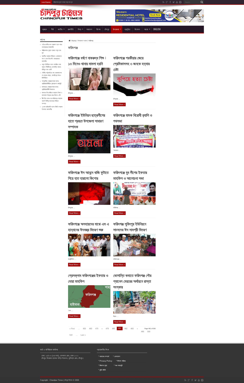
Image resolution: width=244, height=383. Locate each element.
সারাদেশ (89, 29)
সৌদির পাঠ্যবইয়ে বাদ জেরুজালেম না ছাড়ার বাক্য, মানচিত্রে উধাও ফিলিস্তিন (52, 75)
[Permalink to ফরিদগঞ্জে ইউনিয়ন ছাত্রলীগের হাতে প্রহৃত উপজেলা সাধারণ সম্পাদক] (89, 153)
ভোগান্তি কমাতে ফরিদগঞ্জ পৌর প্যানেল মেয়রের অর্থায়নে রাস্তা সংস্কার (132, 281)
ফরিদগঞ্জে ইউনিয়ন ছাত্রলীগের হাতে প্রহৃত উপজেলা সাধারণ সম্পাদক (86, 120)
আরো (146, 29)
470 (96, 329)
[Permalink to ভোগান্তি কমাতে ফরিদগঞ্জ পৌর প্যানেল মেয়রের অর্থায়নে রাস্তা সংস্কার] (134, 313)
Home (73, 41)
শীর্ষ (52, 29)
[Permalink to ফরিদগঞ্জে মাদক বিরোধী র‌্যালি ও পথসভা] (134, 147)
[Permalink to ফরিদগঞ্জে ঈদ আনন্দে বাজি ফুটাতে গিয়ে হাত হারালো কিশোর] (89, 204)
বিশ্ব (79, 29)
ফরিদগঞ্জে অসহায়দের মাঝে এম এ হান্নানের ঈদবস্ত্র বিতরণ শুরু (88, 226)
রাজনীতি (71, 29)
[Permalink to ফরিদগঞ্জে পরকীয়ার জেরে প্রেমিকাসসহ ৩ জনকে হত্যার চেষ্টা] (134, 95)
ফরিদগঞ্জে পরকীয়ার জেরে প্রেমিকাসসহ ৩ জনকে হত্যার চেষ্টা (131, 63)
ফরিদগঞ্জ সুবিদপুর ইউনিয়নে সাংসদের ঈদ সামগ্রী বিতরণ (130, 226)
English (157, 29)
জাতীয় (60, 29)
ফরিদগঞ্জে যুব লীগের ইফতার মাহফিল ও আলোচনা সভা (130, 175)
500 (148, 332)
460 (90, 329)
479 (107, 329)
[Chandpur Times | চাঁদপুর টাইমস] (61, 17)
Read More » (74, 99)
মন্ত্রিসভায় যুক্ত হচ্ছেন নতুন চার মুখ (63, 2)
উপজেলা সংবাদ (82, 41)
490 (142, 332)
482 (125, 329)
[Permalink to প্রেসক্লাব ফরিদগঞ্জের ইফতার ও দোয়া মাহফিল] (89, 307)
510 (70, 335)
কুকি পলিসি (103, 370)
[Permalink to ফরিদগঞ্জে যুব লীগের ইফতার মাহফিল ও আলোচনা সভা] (134, 204)
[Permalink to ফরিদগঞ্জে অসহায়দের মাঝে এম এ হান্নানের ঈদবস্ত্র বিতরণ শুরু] (89, 256)
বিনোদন (137, 29)
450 (84, 329)
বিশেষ (98, 29)
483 (132, 329)
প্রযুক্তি (127, 29)
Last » (83, 335)
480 (113, 329)
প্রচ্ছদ (44, 29)
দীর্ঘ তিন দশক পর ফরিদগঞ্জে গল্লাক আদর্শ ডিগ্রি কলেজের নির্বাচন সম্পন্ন (52, 101)
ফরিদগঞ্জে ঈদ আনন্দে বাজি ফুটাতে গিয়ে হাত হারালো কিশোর (88, 175)
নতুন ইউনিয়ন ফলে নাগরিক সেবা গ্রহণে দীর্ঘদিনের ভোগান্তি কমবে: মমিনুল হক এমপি (51, 67)
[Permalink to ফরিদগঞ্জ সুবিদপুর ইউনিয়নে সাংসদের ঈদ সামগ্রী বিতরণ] (134, 256)
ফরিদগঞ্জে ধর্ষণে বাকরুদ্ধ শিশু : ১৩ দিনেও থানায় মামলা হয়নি (87, 60)
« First (72, 329)
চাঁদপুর (107, 29)
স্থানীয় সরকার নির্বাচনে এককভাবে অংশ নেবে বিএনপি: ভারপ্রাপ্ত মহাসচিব (52, 58)
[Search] (202, 2)
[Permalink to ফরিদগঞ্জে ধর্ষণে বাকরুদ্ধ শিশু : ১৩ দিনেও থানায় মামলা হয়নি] (89, 90)
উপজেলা (116, 29)
